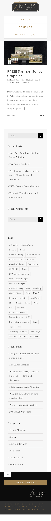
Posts (36, 303)
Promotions (14, 450)
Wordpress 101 (16, 464)
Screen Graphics (16, 317)
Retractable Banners (17, 312)
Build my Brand (33, 254)
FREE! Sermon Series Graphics (24, 186)
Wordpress (34, 336)
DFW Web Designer (17, 283)
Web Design (35, 331)
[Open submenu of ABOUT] (42, 19)
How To (36, 293)
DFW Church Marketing (19, 274)
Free (28, 288)
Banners (12, 250)
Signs (35, 322)
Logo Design (35, 298)
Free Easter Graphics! (19, 164)
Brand (22, 250)
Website (12, 336)
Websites (23, 336)
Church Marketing (16, 264)
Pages (27, 303)
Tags (11, 326)
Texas (18, 326)
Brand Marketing (16, 254)
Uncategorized (16, 457)
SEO (28, 317)
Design (24, 269)
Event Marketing (16, 288)
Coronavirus (33, 264)
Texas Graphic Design (18, 331)
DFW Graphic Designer (18, 278)
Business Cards (15, 259)
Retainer (20, 307)
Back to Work (27, 245)
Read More (11, 115)
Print (11, 307)
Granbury (37, 288)
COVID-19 (13, 269)
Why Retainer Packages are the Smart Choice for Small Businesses (24, 175)
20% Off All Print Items (20, 411)
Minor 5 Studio (15, 80)
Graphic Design (15, 293)
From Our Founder (22, 82)
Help (28, 293)
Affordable (13, 245)
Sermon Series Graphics (19, 322)
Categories (30, 259)
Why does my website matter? (23, 404)
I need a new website (17, 298)
